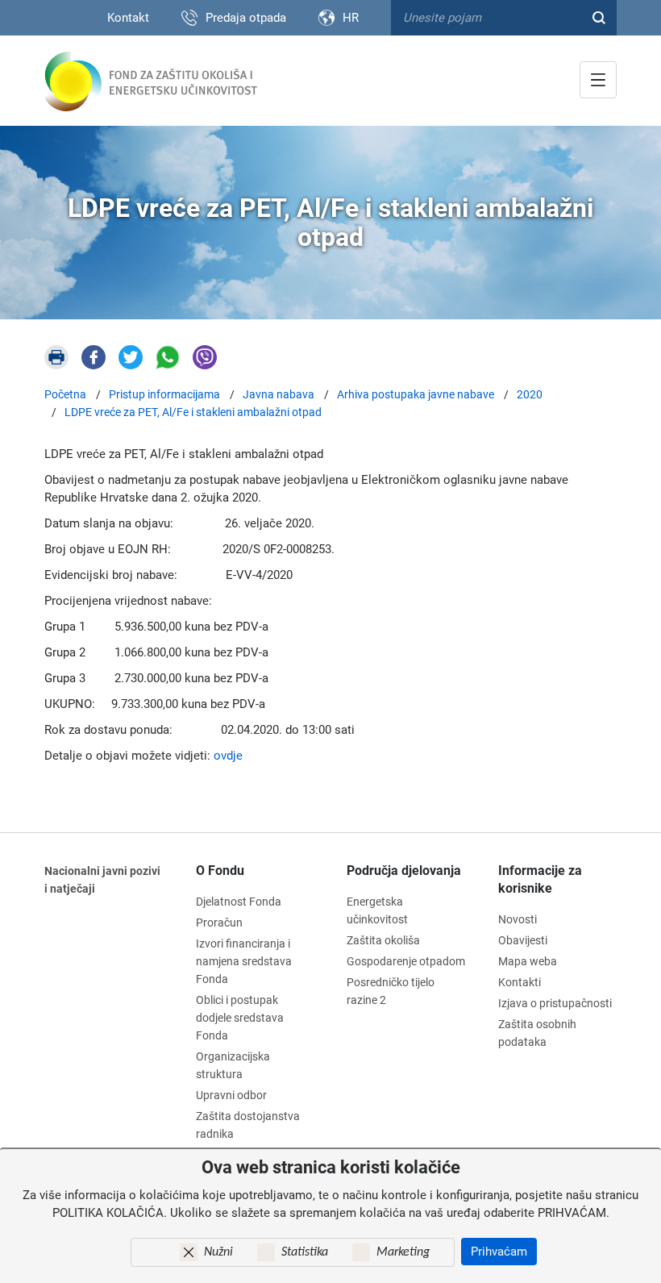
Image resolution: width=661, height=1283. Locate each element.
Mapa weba (527, 961)
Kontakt (128, 17)
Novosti (517, 919)
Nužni (218, 1252)
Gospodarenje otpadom (406, 961)
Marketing (403, 1252)
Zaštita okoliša (383, 940)
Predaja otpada (246, 17)
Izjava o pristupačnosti (555, 1003)
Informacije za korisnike (540, 879)
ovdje (228, 755)
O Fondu (220, 870)
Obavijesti (522, 940)
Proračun (219, 922)
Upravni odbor (231, 1095)
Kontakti (519, 982)
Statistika (304, 1252)
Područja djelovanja (404, 870)
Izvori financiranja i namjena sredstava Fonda (244, 961)
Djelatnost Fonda (238, 901)
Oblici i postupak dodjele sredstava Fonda (240, 1017)
